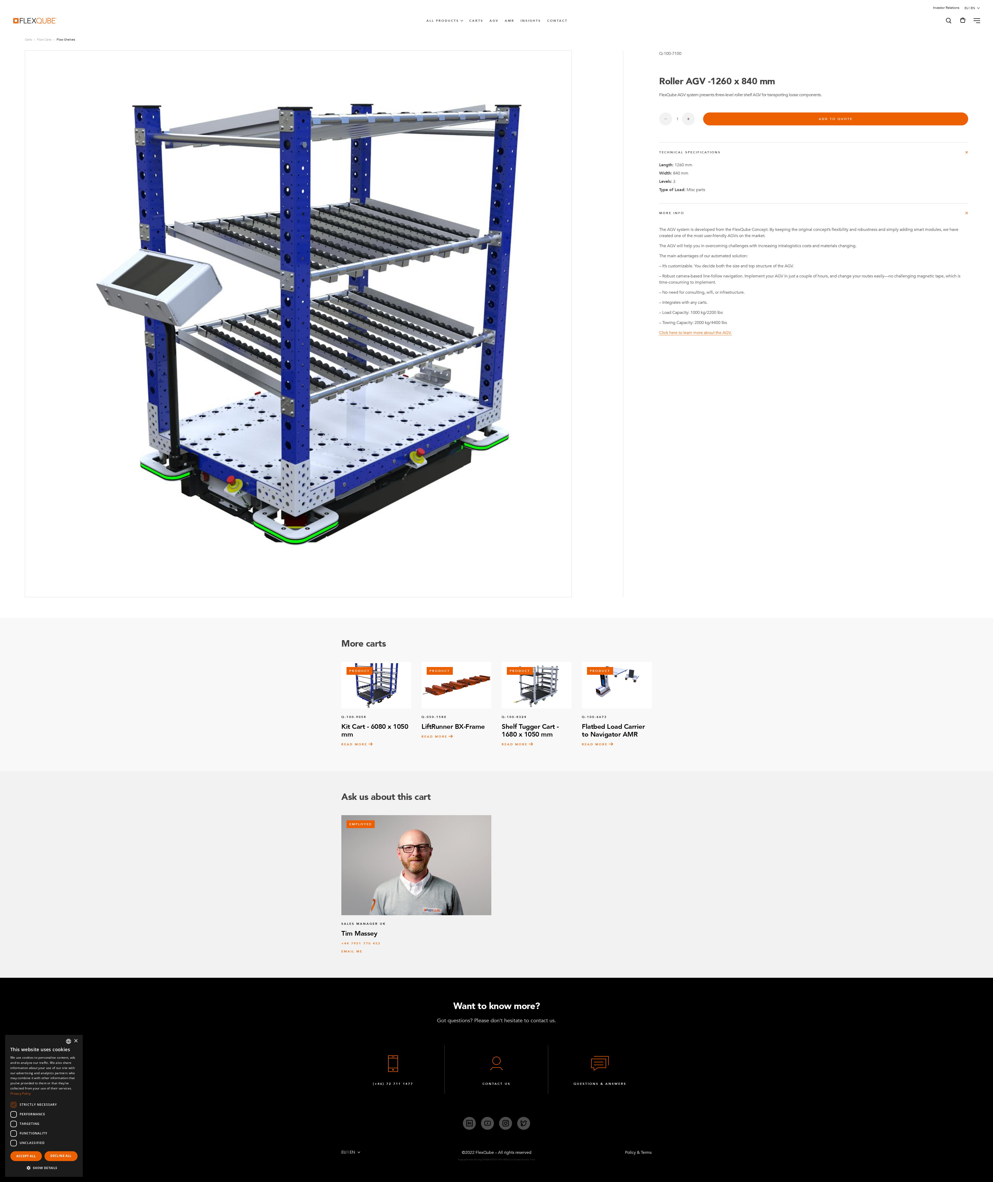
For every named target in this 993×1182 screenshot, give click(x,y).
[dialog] (44, 1106)
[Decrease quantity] (665, 118)
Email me (352, 951)
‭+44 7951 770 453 (361, 943)
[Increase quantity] (688, 118)
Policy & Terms (638, 1152)
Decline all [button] (60, 1156)
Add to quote (836, 119)
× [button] (76, 1041)
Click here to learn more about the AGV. (695, 333)
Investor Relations (946, 7)
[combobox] (68, 1041)
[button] (948, 20)
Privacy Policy (20, 1093)
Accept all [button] (26, 1156)
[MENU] (974, 20)
